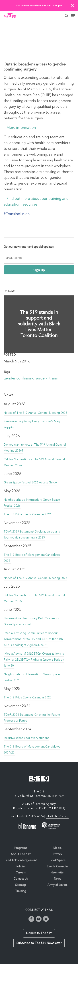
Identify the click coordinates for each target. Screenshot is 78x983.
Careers (21, 872)
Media (57, 848)
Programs (20, 848)
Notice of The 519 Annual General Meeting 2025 (35, 578)
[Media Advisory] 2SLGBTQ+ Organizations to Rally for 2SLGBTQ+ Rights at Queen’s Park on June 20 (34, 659)
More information (21, 128)
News (57, 878)
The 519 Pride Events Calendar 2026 (27, 514)
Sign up (39, 270)
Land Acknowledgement (21, 860)
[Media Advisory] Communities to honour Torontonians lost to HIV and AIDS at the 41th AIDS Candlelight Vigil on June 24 (33, 639)
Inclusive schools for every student (26, 738)
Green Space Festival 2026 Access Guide (30, 482)
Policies (21, 866)
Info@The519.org (57, 816)
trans (53, 378)
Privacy (57, 854)
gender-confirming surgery (26, 378)
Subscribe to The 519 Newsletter (39, 943)
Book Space (57, 860)
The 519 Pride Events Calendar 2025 (27, 697)
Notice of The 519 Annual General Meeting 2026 (35, 413)
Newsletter (57, 872)
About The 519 (21, 854)
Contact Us (21, 878)
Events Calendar (57, 866)
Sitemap (20, 885)
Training (20, 891)
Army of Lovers (57, 885)
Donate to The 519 (39, 933)
